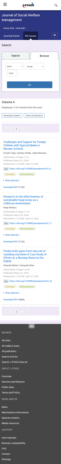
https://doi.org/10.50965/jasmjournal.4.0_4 (30, 168)
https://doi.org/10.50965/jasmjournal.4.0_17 (30, 223)
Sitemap (6, 459)
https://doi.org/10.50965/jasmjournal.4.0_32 (30, 280)
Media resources (10, 423)
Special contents (10, 417)
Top (32, 326)
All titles (6, 340)
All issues (30, 35)
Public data (8, 387)
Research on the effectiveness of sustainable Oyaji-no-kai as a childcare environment (23, 200)
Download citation (12, 115)
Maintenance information (15, 412)
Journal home (11, 35)
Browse (44, 56)
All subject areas (10, 345)
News (5, 407)
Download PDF (10, 187)
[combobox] (14, 66)
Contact (6, 453)
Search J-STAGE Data (13, 362)
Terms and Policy (11, 392)
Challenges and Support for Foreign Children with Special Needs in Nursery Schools (24, 145)
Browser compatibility (13, 443)
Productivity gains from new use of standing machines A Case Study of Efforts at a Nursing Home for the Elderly (25, 256)
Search (15, 55)
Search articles (10, 356)
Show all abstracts (34, 115)
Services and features (13, 381)
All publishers (9, 351)
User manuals (9, 437)
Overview (7, 376)
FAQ (4, 448)
